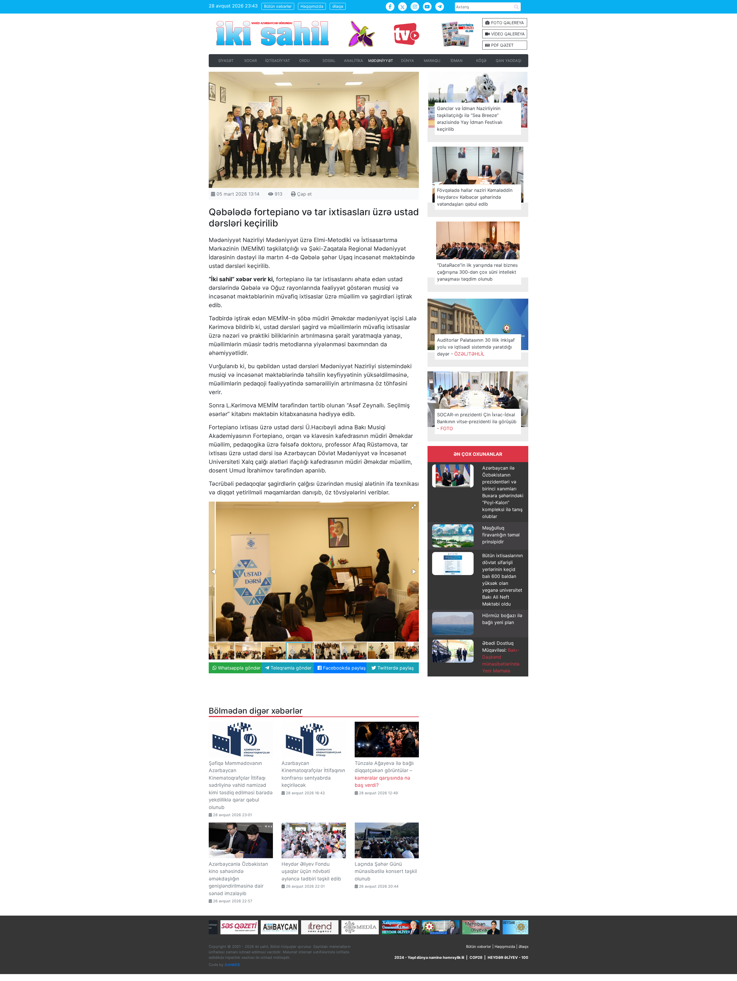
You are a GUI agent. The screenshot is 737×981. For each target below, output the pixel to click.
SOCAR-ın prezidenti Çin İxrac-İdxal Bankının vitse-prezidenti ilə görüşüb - (476, 421)
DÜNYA (407, 60)
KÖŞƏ (481, 60)
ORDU (304, 60)
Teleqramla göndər (290, 668)
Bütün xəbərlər (278, 6)
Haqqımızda (312, 6)
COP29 (476, 957)
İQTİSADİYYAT (277, 60)
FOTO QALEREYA (507, 22)
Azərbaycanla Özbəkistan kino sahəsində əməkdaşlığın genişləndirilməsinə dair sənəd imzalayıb (238, 878)
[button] (413, 506)
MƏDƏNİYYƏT (380, 60)
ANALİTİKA (353, 60)
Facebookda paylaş (344, 668)
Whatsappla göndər (238, 668)
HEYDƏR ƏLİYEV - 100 (508, 957)
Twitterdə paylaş (395, 668)
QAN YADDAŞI (508, 60)
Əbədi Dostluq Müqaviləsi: (500, 657)
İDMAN (457, 60)
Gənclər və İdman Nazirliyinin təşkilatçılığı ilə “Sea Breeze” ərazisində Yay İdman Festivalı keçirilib (469, 118)
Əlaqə (337, 6)
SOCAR (250, 60)
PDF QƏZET (502, 45)
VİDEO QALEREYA (507, 33)
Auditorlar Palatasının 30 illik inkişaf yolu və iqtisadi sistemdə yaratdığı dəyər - (476, 347)
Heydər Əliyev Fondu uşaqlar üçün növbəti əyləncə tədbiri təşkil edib (311, 871)
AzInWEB (232, 965)
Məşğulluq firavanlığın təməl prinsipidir (501, 535)
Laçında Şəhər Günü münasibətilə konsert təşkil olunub (386, 871)
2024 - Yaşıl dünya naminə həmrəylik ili (429, 957)
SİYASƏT (225, 60)
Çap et (304, 194)
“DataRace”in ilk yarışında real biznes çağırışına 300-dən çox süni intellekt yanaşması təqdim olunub (477, 272)
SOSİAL (328, 60)
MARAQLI (432, 60)
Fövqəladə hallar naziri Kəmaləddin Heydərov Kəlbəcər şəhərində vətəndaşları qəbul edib (474, 197)
